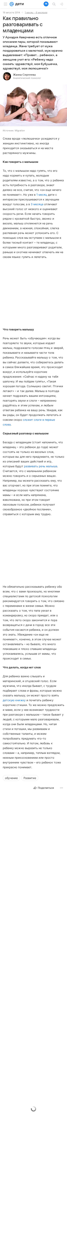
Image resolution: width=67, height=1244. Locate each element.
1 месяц (41, 194)
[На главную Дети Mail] (19, 4)
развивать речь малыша (40, 466)
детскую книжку (14, 700)
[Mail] (12, 4)
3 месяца (37, 204)
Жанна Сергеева (24, 74)
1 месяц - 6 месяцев (36, 12)
